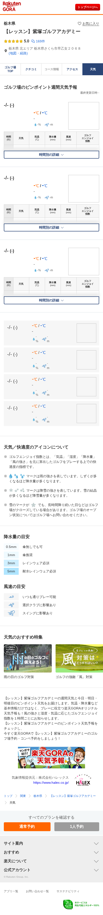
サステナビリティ (68, 902)
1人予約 (77, 837)
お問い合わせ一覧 (37, 902)
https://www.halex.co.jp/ (51, 793)
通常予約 (27, 837)
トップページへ (88, 18)
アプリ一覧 (11, 902)
